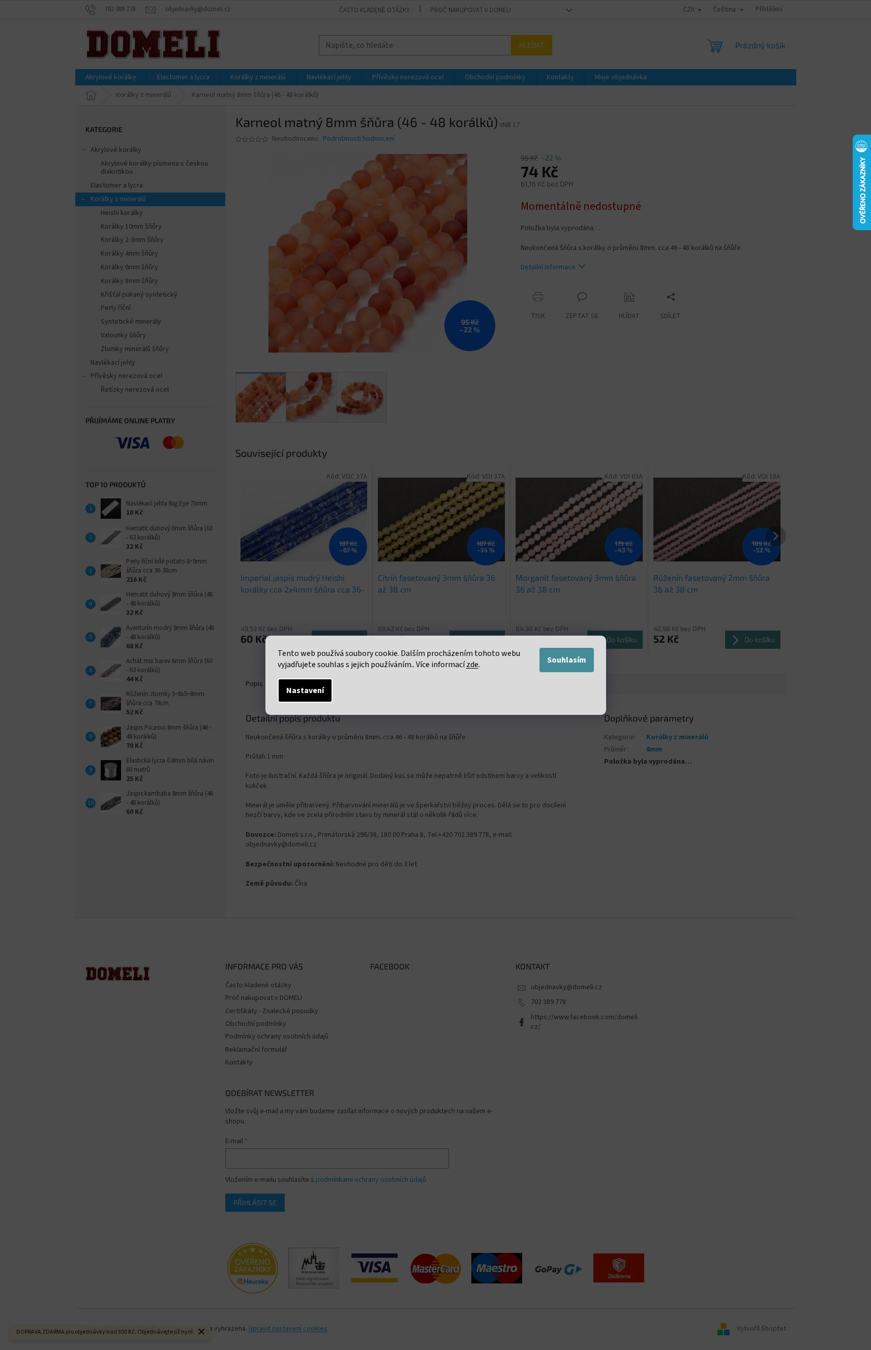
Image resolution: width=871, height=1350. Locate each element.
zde (472, 664)
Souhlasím (566, 660)
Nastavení (305, 690)
